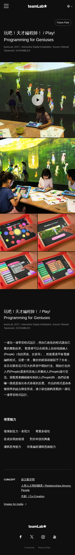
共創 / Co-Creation (32, 496)
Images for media (13, 504)
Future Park (63, 22)
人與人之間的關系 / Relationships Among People (46, 487)
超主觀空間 (28, 479)
